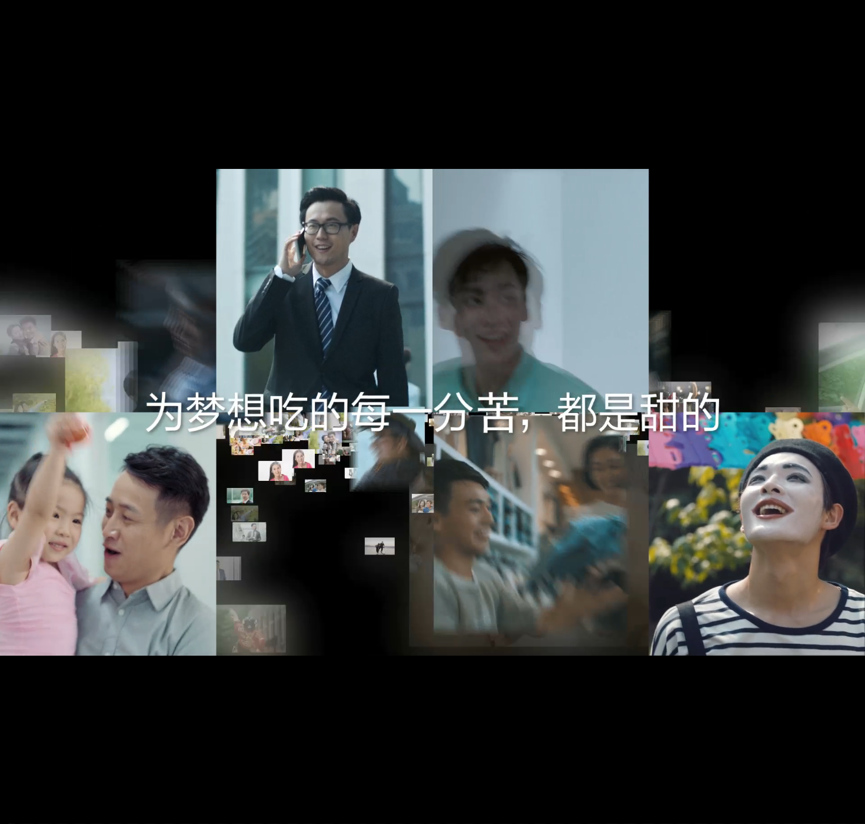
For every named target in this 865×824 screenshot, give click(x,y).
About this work (72, 794)
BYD (32, 721)
